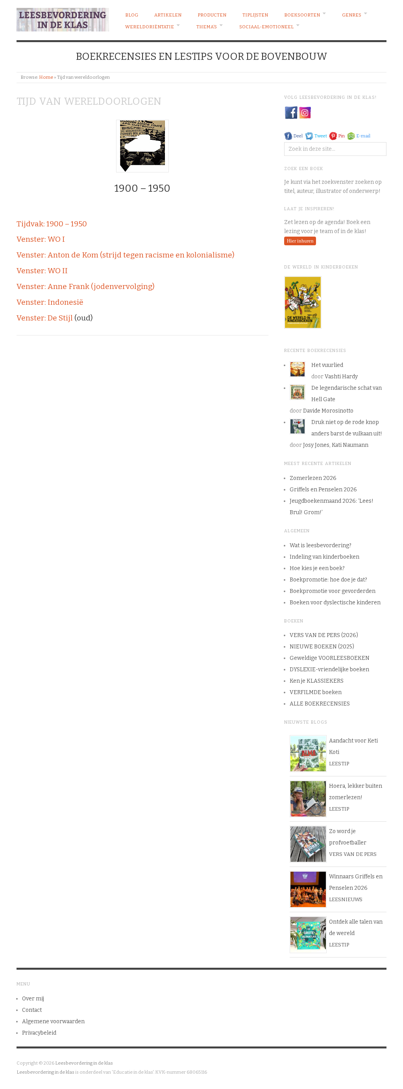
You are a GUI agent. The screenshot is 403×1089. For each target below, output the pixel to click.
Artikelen (167, 15)
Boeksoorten (302, 15)
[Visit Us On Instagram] (305, 112)
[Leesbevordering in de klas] (63, 18)
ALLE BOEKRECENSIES (320, 703)
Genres (351, 15)
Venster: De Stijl (45, 317)
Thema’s (206, 27)
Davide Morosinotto (328, 410)
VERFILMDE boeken (316, 692)
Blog (131, 15)
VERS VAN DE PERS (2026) (324, 635)
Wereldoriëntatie (149, 27)
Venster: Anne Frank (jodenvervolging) (86, 286)
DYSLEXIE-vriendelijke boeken (329, 669)
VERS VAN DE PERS (353, 854)
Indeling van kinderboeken (324, 557)
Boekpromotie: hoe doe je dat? (328, 579)
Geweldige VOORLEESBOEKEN (330, 658)
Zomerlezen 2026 (313, 478)
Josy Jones (316, 445)
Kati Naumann (350, 445)
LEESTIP (339, 764)
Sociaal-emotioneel (266, 27)
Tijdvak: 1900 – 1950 (52, 223)
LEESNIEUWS (345, 899)
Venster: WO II (42, 270)
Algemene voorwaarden (53, 1021)
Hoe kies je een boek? (317, 568)
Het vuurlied (327, 365)
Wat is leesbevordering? (320, 545)
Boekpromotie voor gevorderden (332, 591)
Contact (32, 1010)
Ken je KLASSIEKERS (317, 681)
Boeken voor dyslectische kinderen (335, 602)
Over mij (33, 998)
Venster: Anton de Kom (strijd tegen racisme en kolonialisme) (126, 254)
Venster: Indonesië (50, 302)
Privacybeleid (39, 1033)
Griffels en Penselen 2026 (323, 489)
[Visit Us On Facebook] (291, 112)
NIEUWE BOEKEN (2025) (322, 646)
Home (46, 77)
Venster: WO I (41, 239)
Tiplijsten (255, 15)
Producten (212, 15)
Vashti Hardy (341, 376)
